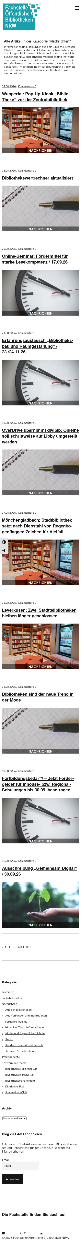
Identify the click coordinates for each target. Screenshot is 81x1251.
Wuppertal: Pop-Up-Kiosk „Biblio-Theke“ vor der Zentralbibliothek (36, 96)
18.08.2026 (9, 422)
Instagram (28, 1229)
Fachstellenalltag (12, 998)
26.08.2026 (9, 170)
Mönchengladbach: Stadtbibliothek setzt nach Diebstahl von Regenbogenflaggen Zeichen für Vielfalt (37, 525)
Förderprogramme (16, 1021)
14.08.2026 (9, 686)
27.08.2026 (9, 86)
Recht (9, 1039)
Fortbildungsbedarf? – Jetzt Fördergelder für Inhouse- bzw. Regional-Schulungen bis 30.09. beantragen (38, 784)
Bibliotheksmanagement (20, 1080)
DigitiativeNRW (14, 1086)
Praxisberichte (11, 1056)
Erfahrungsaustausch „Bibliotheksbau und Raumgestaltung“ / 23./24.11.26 (37, 346)
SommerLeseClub (16, 1092)
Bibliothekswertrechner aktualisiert (37, 178)
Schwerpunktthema (14, 1062)
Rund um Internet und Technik (24, 1045)
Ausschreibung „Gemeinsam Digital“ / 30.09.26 (39, 871)
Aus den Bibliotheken (18, 1009)
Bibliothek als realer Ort (19, 1074)
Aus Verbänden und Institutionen (26, 1015)
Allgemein (8, 992)
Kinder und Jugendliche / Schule (25, 1033)
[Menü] (75, 6)
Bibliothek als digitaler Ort (21, 1068)
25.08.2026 (9, 248)
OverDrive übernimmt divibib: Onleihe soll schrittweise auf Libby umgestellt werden (40, 436)
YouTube (38, 1229)
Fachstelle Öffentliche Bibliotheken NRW (21, 16)
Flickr (17, 1229)
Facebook (7, 1229)
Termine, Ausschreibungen (22, 1051)
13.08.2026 (9, 770)
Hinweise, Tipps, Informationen (24, 1027)
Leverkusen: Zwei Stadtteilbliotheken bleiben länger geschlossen (39, 613)
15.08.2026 (9, 602)
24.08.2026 (9, 332)
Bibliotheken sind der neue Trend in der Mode (38, 697)
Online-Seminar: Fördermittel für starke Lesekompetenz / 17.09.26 (35, 259)
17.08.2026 (9, 512)
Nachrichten (9, 1003)
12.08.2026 (9, 860)
